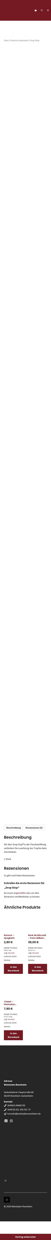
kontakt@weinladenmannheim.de (24, 1113)
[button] (42, 10)
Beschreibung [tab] (13, 827)
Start (6, 40)
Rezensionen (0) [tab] (34, 827)
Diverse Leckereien (19, 40)
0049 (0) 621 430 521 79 (18, 1109)
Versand (11, 953)
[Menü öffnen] (5, 1180)
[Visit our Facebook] (6, 1121)
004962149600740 (16, 1105)
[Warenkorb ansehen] (36, 10)
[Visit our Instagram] (11, 1121)
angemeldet (20, 892)
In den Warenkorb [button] (13, 968)
